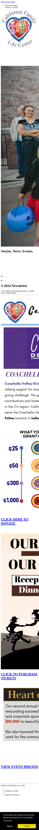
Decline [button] (10, 826)
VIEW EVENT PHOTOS (19, 767)
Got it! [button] (26, 826)
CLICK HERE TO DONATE (14, 521)
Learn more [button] (7, 820)
